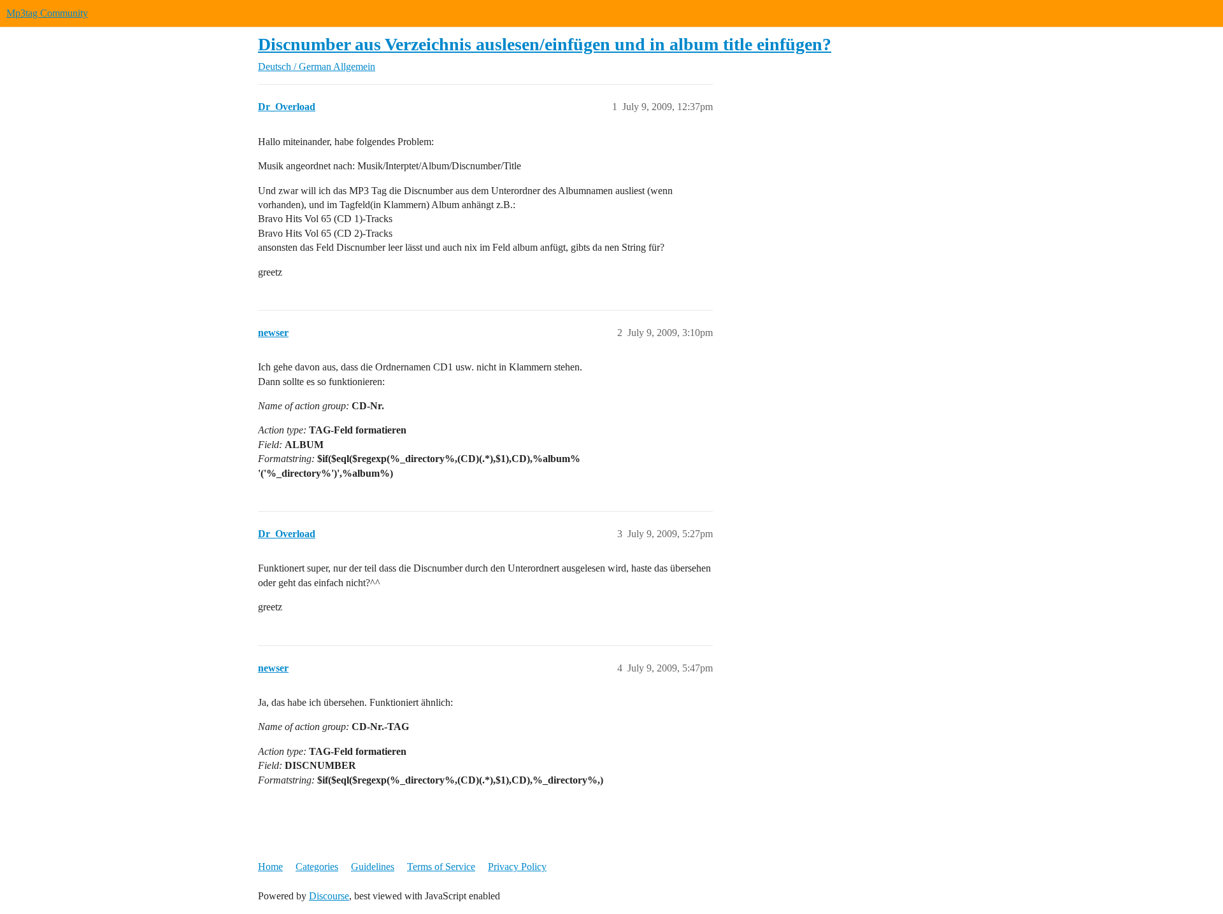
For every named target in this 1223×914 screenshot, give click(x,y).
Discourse (329, 895)
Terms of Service (441, 866)
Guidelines (372, 866)
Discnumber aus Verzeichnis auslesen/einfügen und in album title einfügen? (544, 44)
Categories (317, 866)
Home (270, 866)
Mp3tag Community (47, 13)
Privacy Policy (517, 866)
